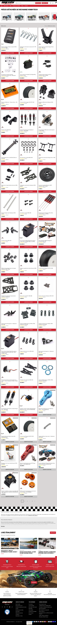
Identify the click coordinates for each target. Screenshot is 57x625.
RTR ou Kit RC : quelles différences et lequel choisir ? (9, 551)
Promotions (31, 604)
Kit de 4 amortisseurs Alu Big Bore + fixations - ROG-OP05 (27, 130)
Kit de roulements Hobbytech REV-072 (46, 295)
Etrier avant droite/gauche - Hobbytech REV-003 (46, 352)
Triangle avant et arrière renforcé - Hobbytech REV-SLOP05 (45, 75)
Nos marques (31, 612)
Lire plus (2, 553)
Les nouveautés (31, 605)
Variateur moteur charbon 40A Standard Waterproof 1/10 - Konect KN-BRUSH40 (27, 409)
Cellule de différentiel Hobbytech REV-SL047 (46, 103)
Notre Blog (30, 608)
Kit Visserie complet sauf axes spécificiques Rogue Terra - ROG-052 (8, 75)
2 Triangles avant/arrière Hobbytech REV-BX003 (28, 186)
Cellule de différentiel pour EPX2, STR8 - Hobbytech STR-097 (27, 324)
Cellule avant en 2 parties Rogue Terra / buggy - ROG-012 (46, 47)
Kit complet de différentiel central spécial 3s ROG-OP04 (46, 130)
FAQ (10, 5)
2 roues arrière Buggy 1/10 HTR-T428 (46, 268)
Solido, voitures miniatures (43, 615)
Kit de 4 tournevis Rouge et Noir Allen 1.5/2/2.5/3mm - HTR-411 (46, 213)
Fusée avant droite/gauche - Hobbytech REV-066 (9, 324)
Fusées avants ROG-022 (6, 129)
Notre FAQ (50, 593)
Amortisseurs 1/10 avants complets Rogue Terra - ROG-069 (9, 409)
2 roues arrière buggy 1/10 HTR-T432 (27, 102)
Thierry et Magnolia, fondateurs (21, 593)
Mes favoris (6, 5)
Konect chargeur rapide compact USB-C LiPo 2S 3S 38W (9, 47)
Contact (17, 608)
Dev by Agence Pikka (19, 621)
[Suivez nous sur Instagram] (5, 607)
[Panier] (55, 3)
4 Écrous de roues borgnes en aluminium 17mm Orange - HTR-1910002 (28, 492)
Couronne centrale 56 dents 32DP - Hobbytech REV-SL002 (45, 186)
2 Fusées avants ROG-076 (6, 240)
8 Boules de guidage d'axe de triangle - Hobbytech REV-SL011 (8, 269)
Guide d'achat (22, 550)
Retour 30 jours (41, 611)
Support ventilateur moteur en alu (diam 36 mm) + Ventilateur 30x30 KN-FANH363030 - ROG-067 (9, 492)
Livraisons (17, 614)
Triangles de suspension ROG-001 (26, 379)
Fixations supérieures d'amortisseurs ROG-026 (28, 269)
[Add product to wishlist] (9, 28)
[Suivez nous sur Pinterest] (7, 607)
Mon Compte (18, 604)
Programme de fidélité (32, 611)
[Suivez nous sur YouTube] (9, 607)
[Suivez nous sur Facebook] (2, 607)
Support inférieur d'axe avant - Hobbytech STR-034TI (47, 437)
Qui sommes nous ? (19, 605)
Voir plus (3, 526)
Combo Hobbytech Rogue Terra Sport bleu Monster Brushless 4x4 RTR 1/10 (47, 464)
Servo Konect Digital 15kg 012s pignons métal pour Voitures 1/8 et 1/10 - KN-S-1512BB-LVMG (9, 352)
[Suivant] (34, 501)
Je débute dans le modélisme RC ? (45, 605)
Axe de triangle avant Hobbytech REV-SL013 (8, 213)
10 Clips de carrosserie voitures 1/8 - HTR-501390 (28, 47)
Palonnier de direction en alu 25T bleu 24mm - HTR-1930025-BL (46, 409)
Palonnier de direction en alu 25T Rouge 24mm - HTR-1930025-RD (27, 464)
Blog (22, 5)
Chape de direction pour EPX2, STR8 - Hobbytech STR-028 (46, 324)
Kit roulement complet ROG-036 (26, 157)
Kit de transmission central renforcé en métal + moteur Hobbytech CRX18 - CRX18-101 (9, 380)
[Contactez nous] (50, 3)
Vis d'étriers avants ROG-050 (25, 212)
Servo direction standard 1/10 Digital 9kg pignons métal (28, 75)
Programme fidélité (16, 5)
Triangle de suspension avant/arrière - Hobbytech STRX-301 (8, 296)
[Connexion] (53, 3)
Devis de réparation (42, 608)
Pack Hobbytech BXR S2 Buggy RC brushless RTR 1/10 (45, 241)
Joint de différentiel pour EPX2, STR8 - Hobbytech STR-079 (46, 380)
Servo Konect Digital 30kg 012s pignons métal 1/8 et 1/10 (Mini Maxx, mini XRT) (27, 241)
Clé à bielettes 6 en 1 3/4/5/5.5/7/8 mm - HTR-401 (9, 158)
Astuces (39, 550)
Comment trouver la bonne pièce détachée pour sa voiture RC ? (47, 552)
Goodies (26, 5)
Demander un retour (19, 615)
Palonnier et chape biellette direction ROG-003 (9, 186)
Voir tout (53, 532)
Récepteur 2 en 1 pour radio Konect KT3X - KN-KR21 (9, 464)
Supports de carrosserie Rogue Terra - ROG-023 (47, 158)
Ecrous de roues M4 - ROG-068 (26, 295)
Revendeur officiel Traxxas (43, 616)
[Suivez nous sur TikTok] (12, 607)
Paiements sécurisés (19, 612)
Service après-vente (42, 604)
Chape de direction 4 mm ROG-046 (27, 351)
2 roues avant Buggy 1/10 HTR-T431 (27, 436)
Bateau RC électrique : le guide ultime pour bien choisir (28, 552)
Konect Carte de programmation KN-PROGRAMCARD (8, 437)
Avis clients (18, 611)
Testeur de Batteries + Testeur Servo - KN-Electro (9, 103)
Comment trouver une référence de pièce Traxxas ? (46, 613)
